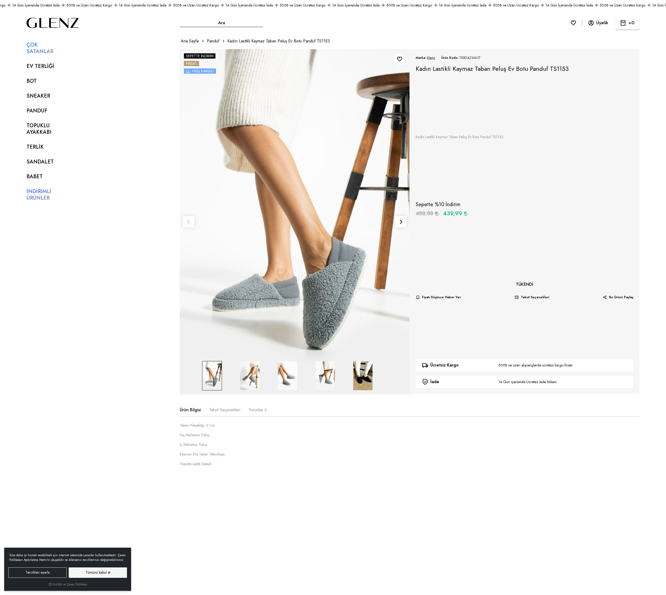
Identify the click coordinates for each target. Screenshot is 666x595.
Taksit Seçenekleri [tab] (224, 410)
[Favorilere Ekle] (399, 59)
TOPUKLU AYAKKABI (39, 128)
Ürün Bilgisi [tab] (190, 410)
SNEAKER (38, 96)
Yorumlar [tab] (258, 410)
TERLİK (35, 147)
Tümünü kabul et (98, 572)
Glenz (431, 57)
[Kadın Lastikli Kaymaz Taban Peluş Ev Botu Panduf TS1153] (295, 221)
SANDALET (40, 162)
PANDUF (37, 110)
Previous (188, 221)
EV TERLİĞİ (40, 66)
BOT (32, 81)
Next (400, 221)
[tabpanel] (409, 447)
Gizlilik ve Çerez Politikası (69, 584)
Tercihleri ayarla (37, 572)
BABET (35, 176)
